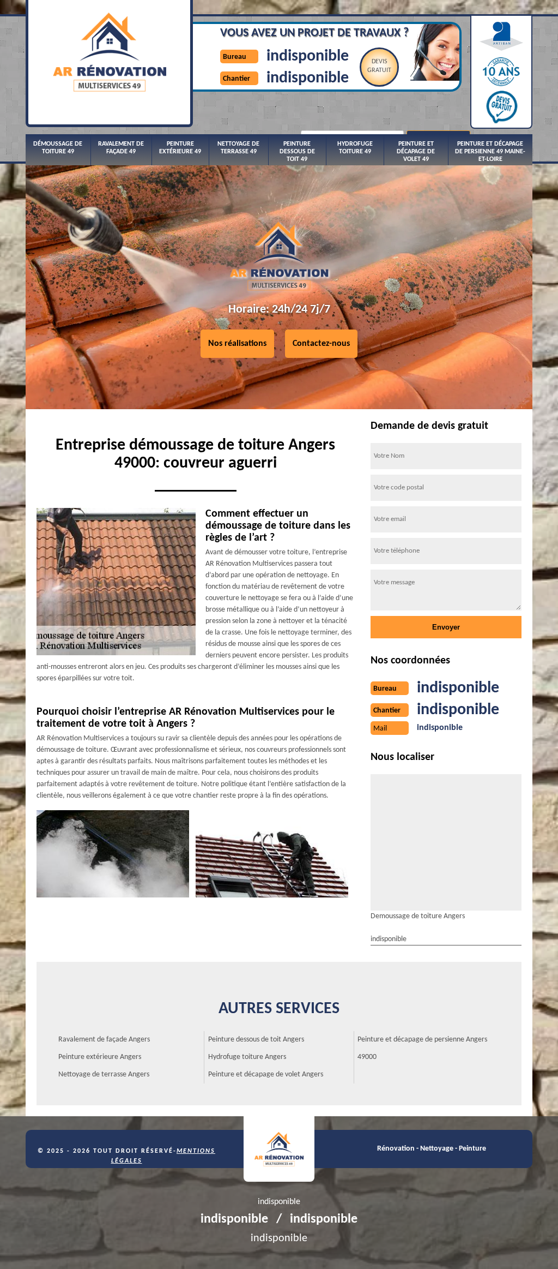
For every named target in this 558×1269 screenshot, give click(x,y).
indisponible (307, 56)
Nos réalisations (237, 343)
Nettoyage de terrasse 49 (238, 148)
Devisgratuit (379, 66)
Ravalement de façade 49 (121, 148)
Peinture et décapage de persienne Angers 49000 (422, 1048)
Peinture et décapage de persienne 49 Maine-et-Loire (490, 152)
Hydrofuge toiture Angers (247, 1057)
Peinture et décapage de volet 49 (416, 152)
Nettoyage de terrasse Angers (103, 1074)
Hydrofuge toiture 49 (355, 148)
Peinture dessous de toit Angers (256, 1039)
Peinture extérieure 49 (180, 148)
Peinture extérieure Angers (99, 1057)
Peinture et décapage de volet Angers (265, 1074)
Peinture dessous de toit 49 (297, 152)
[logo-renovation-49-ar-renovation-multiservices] (279, 1149)
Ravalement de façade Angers (104, 1039)
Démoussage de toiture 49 (57, 148)
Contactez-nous (321, 343)
